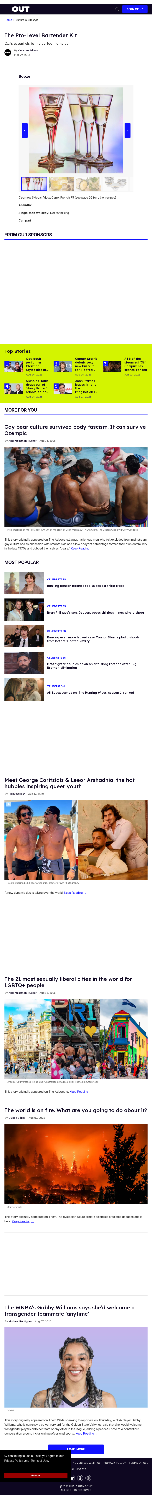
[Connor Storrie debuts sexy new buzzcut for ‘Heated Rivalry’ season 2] (63, 366)
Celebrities (56, 579)
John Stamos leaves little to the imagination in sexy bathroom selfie (86, 390)
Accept (35, 1475)
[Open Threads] (80, 1478)
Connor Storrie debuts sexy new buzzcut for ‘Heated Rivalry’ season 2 (86, 368)
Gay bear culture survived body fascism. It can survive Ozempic (75, 430)
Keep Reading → (82, 548)
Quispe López (17, 1117)
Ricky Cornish (17, 793)
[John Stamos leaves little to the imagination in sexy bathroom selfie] (63, 388)
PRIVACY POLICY (114, 1462)
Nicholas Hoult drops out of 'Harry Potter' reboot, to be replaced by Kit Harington (37, 390)
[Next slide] (127, 130)
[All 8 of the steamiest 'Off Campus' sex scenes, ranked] (112, 366)
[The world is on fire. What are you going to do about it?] (76, 1164)
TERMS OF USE (138, 1462)
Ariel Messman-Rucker (23, 440)
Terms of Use (39, 1460)
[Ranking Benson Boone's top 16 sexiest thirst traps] (24, 582)
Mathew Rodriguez (20, 1321)
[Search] (117, 9)
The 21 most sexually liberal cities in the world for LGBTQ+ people (68, 982)
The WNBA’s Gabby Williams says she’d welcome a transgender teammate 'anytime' (69, 1310)
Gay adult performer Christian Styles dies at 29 (36, 366)
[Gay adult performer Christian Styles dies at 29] (13, 366)
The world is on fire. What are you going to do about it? (75, 1110)
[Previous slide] (25, 130)
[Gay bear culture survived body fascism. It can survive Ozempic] (76, 486)
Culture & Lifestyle (27, 20)
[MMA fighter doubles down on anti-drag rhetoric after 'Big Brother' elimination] (24, 662)
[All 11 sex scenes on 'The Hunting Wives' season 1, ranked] (24, 689)
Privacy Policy (13, 1460)
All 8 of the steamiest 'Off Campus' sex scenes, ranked (135, 364)
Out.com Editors (28, 50)
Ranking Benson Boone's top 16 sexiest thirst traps (85, 586)
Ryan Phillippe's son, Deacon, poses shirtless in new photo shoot (95, 612)
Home (8, 20)
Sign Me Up (135, 9)
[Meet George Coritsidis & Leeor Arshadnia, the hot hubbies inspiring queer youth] (76, 840)
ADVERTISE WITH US (86, 1462)
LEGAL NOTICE (76, 1469)
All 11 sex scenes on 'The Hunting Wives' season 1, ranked (90, 692)
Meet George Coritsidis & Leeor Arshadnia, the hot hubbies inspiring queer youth (69, 783)
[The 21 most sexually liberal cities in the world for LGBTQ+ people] (76, 1039)
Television (56, 686)
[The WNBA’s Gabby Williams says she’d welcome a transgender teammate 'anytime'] (76, 1367)
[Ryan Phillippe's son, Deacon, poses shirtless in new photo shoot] (24, 609)
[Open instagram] (88, 1478)
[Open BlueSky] (72, 1478)
